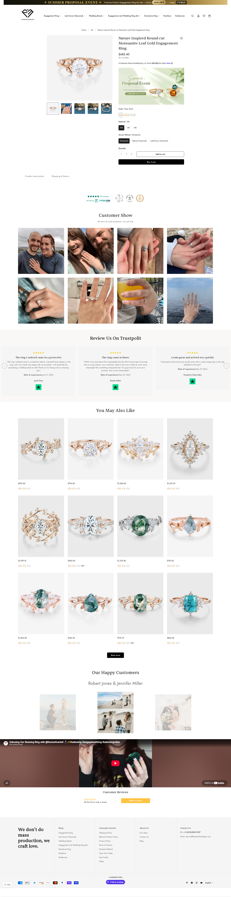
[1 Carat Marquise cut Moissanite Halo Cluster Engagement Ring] (190, 449)
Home (84, 30)
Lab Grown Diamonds (74, 15)
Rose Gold (121, 114)
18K (135, 127)
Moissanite (124, 140)
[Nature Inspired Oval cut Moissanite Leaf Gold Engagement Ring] (41, 449)
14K (128, 127)
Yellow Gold (127, 114)
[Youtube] (201, 883)
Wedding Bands (95, 15)
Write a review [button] (135, 800)
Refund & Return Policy (108, 837)
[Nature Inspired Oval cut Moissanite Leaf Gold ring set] (41, 526)
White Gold (133, 114)
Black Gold (82, 565)
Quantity (122, 148)
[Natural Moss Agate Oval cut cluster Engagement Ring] (140, 526)
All (92, 30)
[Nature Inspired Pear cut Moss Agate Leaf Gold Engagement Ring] (91, 603)
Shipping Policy (105, 833)
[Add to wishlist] (181, 38)
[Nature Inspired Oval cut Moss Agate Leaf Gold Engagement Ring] (140, 603)
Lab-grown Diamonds (159, 140)
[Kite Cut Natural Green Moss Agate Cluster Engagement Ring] (190, 526)
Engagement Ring (51, 15)
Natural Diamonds (139, 140)
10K (121, 127)
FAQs (101, 861)
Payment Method (106, 849)
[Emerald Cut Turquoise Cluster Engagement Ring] (190, 603)
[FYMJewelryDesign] (27, 16)
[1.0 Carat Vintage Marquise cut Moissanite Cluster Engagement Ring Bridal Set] (140, 449)
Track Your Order (106, 853)
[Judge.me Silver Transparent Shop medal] (119, 198)
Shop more (115, 655)
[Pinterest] (187, 883)
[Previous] (4, 366)
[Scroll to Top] (226, 884)
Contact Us (144, 837)
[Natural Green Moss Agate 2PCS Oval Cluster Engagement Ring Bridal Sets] (41, 603)
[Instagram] (197, 883)
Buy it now (151, 162)
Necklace (167, 15)
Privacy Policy (104, 841)
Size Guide (103, 857)
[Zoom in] (107, 40)
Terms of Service (105, 845)
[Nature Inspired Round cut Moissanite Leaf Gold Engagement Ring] (91, 449)
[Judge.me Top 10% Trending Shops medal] (140, 198)
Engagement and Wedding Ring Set (123, 15)
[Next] (226, 366)
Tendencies (180, 15)
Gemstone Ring (150, 15)
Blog (141, 841)
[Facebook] (192, 883)
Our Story (144, 833)
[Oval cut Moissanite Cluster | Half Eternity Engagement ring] (91, 526)
